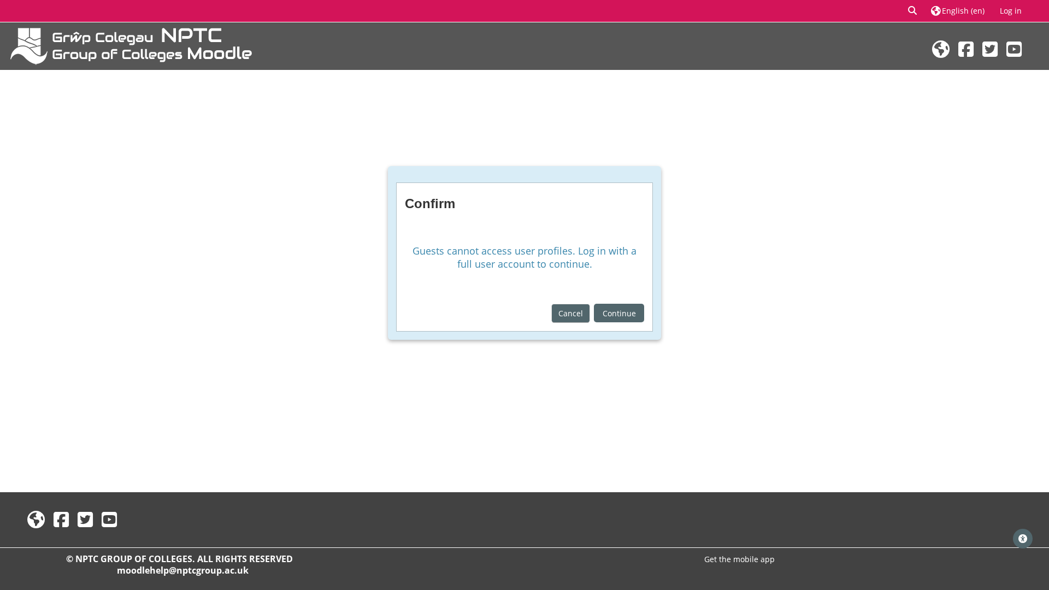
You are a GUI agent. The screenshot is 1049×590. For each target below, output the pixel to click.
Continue (619, 313)
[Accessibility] (1023, 538)
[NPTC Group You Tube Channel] (1014, 49)
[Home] (131, 45)
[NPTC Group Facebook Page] (966, 49)
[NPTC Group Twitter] (990, 49)
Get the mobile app (739, 559)
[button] (913, 10)
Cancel (570, 313)
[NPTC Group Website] (941, 49)
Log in (1011, 10)
